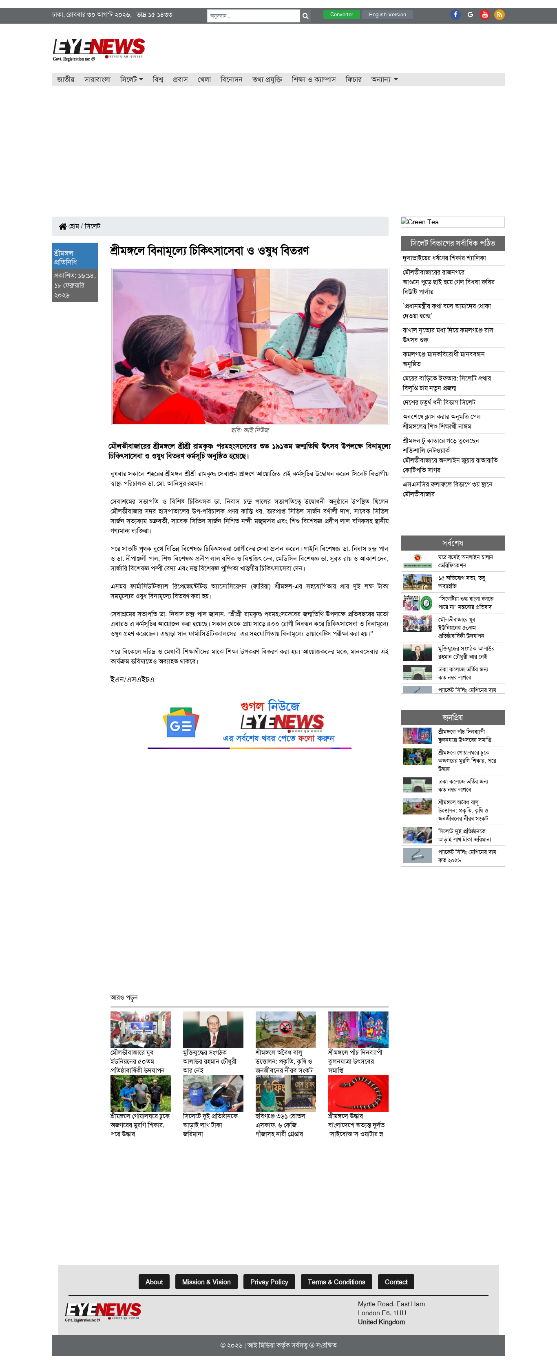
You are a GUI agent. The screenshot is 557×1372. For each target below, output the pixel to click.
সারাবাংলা (97, 79)
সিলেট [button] (128, 79)
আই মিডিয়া (261, 1345)
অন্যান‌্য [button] (381, 79)
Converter (341, 14)
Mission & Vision (206, 1282)
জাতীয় (66, 79)
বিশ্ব (158, 79)
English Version (387, 14)
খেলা (204, 79)
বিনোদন (232, 79)
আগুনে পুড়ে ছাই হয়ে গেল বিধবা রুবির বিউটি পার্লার (449, 282)
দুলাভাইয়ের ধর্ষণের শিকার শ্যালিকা (444, 258)
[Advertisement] (278, 147)
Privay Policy (269, 1282)
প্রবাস (180, 79)
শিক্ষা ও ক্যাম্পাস (314, 79)
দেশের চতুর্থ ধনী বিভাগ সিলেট (439, 402)
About (154, 1282)
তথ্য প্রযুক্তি (267, 79)
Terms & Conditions (336, 1282)
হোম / (75, 226)
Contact (396, 1282)
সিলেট (92, 226)
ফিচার (354, 79)
